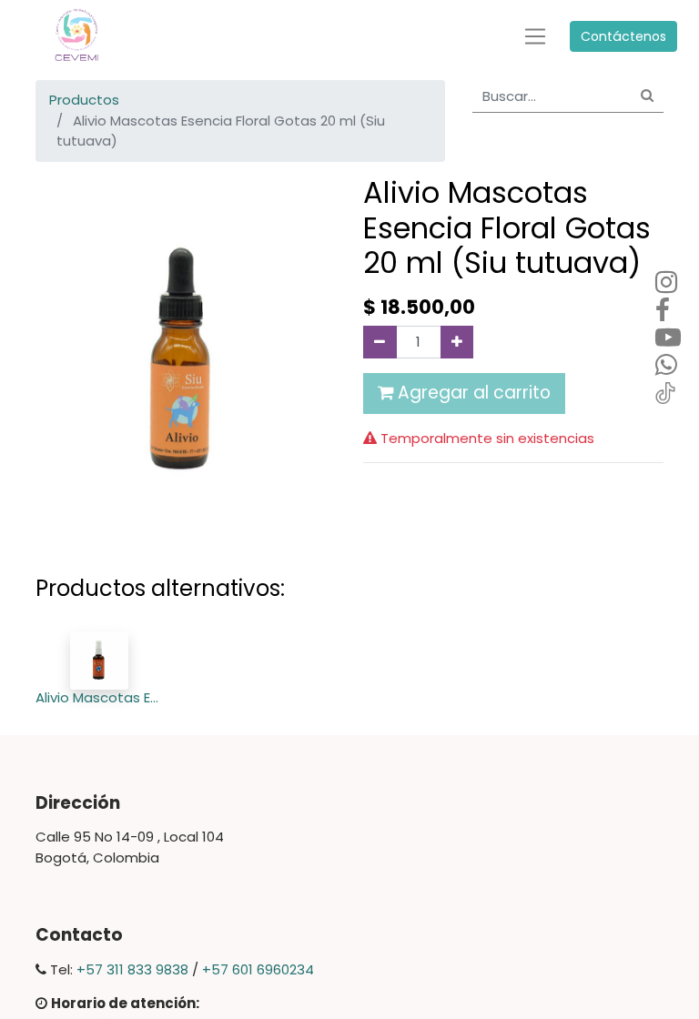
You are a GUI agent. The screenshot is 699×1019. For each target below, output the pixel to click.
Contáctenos (623, 36)
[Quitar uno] (380, 342)
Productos (84, 99)
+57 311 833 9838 (132, 969)
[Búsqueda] (647, 96)
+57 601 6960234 (258, 969)
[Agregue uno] (457, 342)
